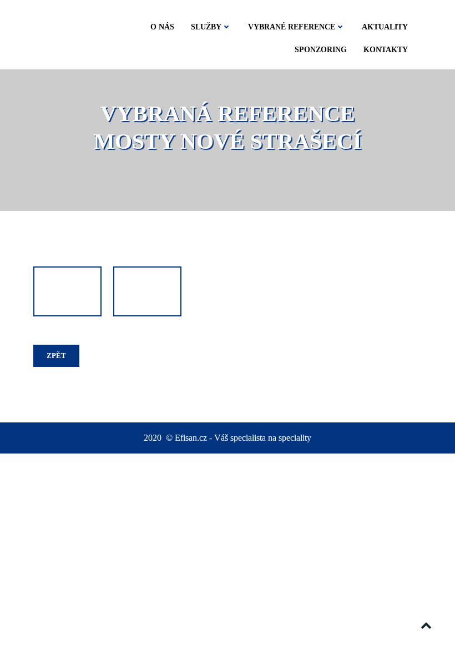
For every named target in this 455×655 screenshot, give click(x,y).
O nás (162, 27)
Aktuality (385, 27)
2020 (154, 437)
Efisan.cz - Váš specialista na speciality (243, 437)
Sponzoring (321, 50)
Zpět (56, 355)
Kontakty (385, 50)
